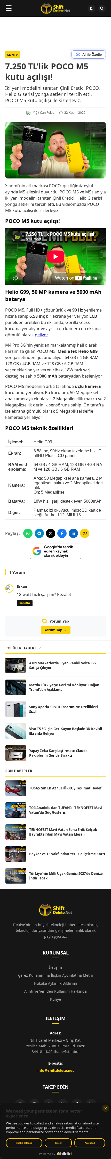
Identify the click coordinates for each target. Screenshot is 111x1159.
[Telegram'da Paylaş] (39, 533)
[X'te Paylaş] (50, 533)
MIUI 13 (74, 515)
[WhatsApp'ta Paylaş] (28, 533)
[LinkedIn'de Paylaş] (73, 533)
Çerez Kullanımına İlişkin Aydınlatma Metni (55, 975)
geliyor (41, 335)
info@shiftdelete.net (55, 1070)
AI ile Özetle (92, 54)
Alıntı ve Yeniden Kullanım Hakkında (55, 991)
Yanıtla (24, 603)
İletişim (55, 967)
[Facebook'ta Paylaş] (62, 533)
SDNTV (12, 55)
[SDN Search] (102, 8)
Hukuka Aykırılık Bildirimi (55, 983)
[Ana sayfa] (55, 8)
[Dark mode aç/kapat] (92, 8)
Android (51, 515)
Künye (55, 999)
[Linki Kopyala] (84, 533)
